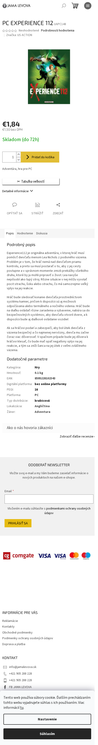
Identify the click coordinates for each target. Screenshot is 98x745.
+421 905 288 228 (20, 673)
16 (36, 389)
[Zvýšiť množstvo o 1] (18, 154)
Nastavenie (47, 719)
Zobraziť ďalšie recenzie (76, 436)
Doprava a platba (13, 644)
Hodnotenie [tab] (25, 233)
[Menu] (87, 5)
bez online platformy (50, 384)
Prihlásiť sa (18, 523)
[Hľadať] (63, 5)
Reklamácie (10, 621)
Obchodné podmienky (17, 632)
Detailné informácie (15, 191)
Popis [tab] (10, 233)
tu (21, 707)
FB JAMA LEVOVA (20, 687)
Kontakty (8, 626)
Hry (37, 367)
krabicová (42, 400)
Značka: (19, 35)
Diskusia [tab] (41, 233)
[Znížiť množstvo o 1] (18, 159)
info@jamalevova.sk (22, 667)
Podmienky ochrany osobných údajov (27, 638)
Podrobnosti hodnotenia (57, 30)
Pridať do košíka (43, 157)
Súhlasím (47, 733)
